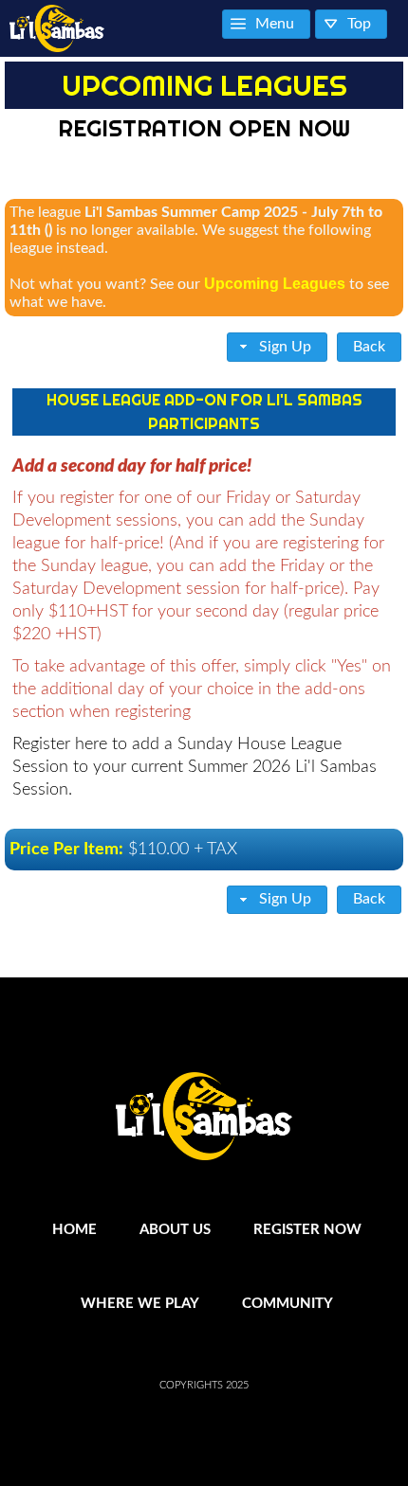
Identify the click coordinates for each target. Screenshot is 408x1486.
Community (287, 1304)
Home (74, 1230)
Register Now (307, 1230)
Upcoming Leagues (274, 284)
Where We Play (140, 1304)
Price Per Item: (66, 849)
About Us (175, 1230)
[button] (277, 347)
